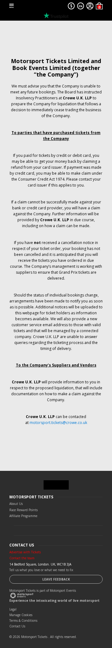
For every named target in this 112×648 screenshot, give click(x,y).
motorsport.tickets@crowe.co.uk (58, 422)
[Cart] (99, 5)
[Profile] (89, 5)
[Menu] (11, 6)
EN (80, 6)
